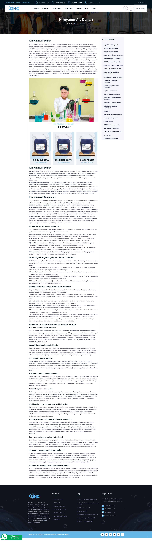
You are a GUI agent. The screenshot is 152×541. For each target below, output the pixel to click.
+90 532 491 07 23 (76, 3)
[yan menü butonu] (131, 8)
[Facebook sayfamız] (136, 3)
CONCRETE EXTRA (63, 160)
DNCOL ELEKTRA (40, 160)
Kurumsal (45, 8)
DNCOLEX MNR (58, 499)
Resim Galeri (69, 8)
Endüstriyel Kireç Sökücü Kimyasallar (111, 72)
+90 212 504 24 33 (109, 509)
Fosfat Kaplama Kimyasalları (112, 68)
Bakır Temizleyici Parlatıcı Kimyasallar (111, 86)
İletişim (93, 8)
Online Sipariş (140, 8)
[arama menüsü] (125, 8)
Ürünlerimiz (57, 8)
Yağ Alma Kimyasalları (110, 90)
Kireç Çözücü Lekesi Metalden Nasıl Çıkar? (89, 503)
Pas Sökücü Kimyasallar (111, 48)
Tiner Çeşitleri (108, 135)
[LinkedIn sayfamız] (145, 3)
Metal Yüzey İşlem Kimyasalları (113, 58)
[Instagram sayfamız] (138, 3)
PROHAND (57, 519)
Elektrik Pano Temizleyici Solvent (113, 77)
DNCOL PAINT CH (59, 506)
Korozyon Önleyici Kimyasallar (113, 131)
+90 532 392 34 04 (60, 3)
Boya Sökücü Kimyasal (111, 45)
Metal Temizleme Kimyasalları (112, 62)
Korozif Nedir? (83, 511)
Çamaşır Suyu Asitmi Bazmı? (87, 518)
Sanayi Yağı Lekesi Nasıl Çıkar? (88, 499)
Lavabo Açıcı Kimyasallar (111, 128)
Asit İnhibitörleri (108, 121)
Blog (86, 8)
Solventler (107, 111)
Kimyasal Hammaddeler (111, 138)
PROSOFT (57, 503)
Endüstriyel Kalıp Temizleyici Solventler (112, 98)
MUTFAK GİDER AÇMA (60, 516)
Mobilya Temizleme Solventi (112, 94)
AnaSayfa (36, 8)
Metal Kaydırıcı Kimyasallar (112, 125)
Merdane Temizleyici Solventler (113, 114)
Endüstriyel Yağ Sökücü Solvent (113, 55)
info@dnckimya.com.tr (94, 3)
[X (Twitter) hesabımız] (142, 3)
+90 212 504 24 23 (43, 3)
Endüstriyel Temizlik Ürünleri (112, 102)
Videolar (79, 8)
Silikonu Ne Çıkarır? (84, 508)
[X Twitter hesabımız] (114, 534)
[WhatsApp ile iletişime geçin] (122, 534)
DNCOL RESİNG (87, 160)
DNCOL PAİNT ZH (59, 513)
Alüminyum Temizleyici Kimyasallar (110, 81)
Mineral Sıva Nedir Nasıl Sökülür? (88, 514)
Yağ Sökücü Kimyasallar (111, 51)
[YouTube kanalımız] (140, 3)
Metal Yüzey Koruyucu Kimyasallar (110, 106)
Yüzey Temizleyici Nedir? (86, 521)
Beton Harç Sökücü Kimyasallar (113, 65)
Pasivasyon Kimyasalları (111, 118)
